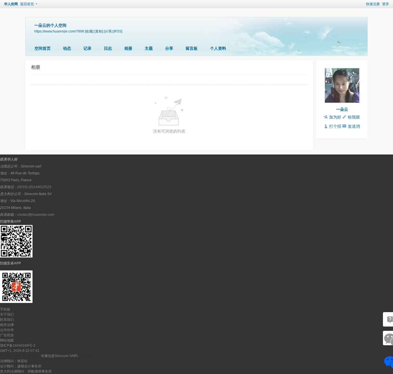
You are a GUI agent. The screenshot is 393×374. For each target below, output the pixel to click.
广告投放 (7, 335)
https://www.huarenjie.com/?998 (59, 31)
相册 (128, 48)
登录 (385, 4)
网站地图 (7, 340)
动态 (67, 48)
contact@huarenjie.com (35, 215)
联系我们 (7, 320)
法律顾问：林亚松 (14, 361)
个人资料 (218, 48)
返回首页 (27, 4)
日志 (108, 48)
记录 (87, 48)
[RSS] (117, 31)
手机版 (5, 309)
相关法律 (7, 325)
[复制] (98, 31)
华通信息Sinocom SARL (60, 356)
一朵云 (342, 109)
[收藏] (89, 31)
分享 (169, 48)
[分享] (108, 31)
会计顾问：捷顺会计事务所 (20, 366)
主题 (149, 48)
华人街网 (11, 4)
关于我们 (7, 314)
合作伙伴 (7, 330)
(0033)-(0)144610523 (34, 187)
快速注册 (373, 4)
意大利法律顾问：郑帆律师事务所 (26, 371)
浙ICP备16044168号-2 (17, 346)
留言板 (192, 48)
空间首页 (43, 48)
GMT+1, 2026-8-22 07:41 (19, 351)
